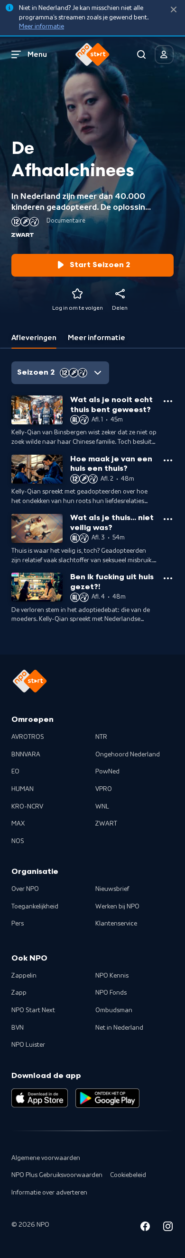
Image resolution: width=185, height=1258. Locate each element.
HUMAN (22, 789)
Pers (17, 923)
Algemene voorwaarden (45, 1158)
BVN (17, 1027)
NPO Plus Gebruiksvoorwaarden (56, 1175)
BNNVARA (25, 754)
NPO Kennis (112, 975)
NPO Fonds (111, 992)
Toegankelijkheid (34, 906)
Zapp (19, 992)
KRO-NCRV (27, 806)
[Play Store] (107, 1097)
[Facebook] (145, 1228)
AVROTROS (27, 737)
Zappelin (24, 975)
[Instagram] (168, 1228)
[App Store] (39, 1097)
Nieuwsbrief (112, 889)
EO (15, 771)
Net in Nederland (119, 1027)
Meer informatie (41, 26)
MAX (18, 823)
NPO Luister (28, 1045)
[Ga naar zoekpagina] (141, 54)
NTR (101, 737)
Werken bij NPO (117, 906)
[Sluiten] (173, 10)
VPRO (103, 789)
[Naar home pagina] (92, 54)
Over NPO (25, 889)
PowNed (107, 771)
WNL (102, 806)
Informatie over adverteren (49, 1192)
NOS (17, 841)
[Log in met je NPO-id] (164, 54)
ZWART (106, 823)
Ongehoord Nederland (127, 754)
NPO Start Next (33, 1010)
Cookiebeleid (128, 1175)
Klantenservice (116, 923)
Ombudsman (113, 1010)
